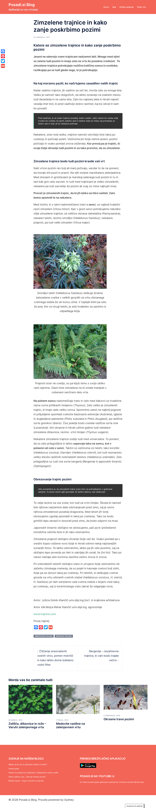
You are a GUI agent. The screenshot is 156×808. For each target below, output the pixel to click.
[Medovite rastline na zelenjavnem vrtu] (78, 699)
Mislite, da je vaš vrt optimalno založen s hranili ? (28, 764)
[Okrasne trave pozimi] (125, 697)
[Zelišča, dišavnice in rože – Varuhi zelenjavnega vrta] (30, 699)
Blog (114, 7)
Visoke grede (14, 769)
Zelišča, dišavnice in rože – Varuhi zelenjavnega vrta (27, 725)
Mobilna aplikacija (126, 7)
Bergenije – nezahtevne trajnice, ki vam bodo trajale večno (101, 656)
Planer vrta (141, 7)
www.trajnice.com (45, 614)
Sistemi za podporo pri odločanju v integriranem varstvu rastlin (33, 773)
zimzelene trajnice (64, 636)
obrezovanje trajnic (43, 636)
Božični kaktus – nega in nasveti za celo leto (26, 781)
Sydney (69, 799)
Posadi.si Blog (22, 4)
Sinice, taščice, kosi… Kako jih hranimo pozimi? (27, 777)
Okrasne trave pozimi (119, 719)
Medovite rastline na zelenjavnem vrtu (70, 725)
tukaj (142, 782)
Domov (106, 7)
